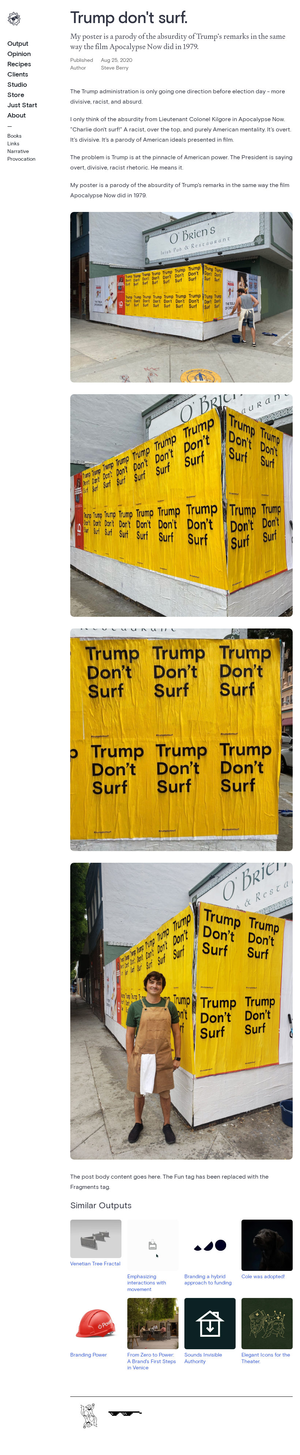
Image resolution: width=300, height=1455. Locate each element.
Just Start (22, 105)
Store (15, 94)
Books (14, 136)
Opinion (19, 53)
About (16, 115)
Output (17, 43)
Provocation (21, 159)
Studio (17, 84)
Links (13, 143)
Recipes (19, 64)
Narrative (18, 151)
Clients (17, 74)
